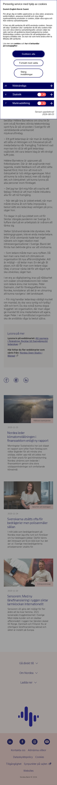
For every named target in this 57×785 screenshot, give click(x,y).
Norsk (19, 9)
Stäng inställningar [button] (27, 73)
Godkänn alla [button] (28, 54)
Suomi (26, 9)
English (13, 9)
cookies (17, 43)
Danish (6, 9)
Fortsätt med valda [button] (28, 63)
